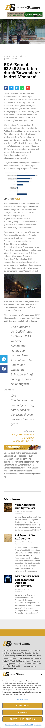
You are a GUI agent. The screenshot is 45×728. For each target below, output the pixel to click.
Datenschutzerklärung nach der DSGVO (19, 725)
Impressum (38, 725)
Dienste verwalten (22, 699)
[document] (22, 364)
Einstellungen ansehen (22, 719)
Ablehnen (23, 712)
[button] (41, 674)
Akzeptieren (22, 705)
